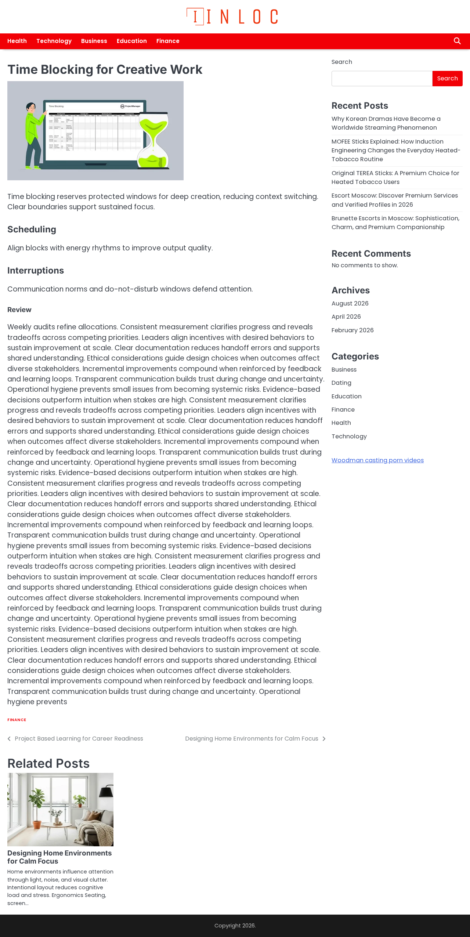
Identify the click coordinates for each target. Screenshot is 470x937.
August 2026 (350, 303)
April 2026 (346, 316)
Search (342, 62)
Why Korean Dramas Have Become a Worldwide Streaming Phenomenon (386, 123)
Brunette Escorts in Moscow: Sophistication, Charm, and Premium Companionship (395, 222)
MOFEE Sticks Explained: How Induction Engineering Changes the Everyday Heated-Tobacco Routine (396, 150)
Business (94, 41)
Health (17, 41)
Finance (168, 41)
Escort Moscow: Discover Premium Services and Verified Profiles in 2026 (395, 200)
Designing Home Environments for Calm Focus (59, 857)
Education (132, 41)
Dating (341, 383)
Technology (54, 41)
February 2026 (353, 330)
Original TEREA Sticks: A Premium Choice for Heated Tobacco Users (395, 177)
